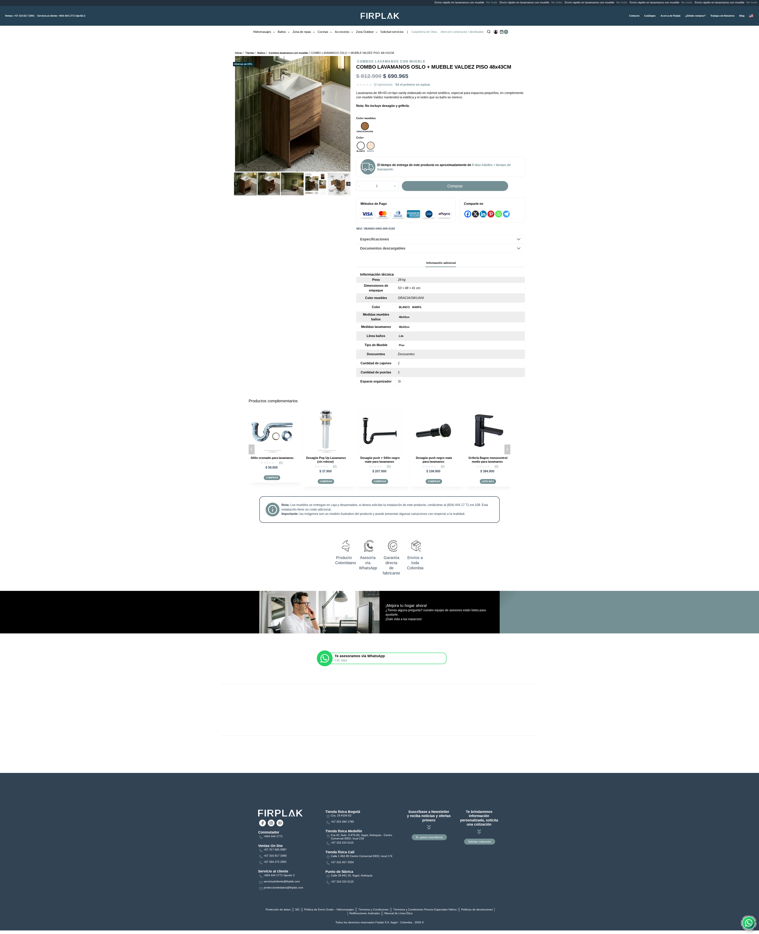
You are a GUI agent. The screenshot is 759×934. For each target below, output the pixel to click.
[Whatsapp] (498, 214)
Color (359, 137)
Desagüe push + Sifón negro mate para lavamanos (272, 459)
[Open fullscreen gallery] (346, 167)
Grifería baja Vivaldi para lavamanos (434, 459)
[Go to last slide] (236, 184)
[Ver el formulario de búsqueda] (489, 32)
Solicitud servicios (392, 31)
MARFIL (417, 307)
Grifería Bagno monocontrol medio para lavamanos (380, 459)
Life (401, 336)
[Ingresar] (496, 32)
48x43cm (404, 317)
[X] (475, 214)
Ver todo (444, 2)
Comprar (455, 186)
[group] (245, 184)
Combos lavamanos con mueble (391, 61)
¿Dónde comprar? (695, 15)
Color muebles (366, 118)
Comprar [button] (272, 481)
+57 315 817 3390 (19, 15)
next (507, 449)
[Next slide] (348, 184)
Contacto (634, 15)
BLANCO (404, 307)
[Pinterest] (490, 214)
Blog (741, 15)
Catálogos (650, 15)
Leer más (380, 481)
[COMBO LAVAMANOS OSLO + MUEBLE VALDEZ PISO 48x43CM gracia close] (292, 114)
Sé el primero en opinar (412, 84)
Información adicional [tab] (441, 262)
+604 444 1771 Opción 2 (61, 15)
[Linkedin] (483, 214)
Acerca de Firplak (671, 15)
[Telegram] (506, 214)
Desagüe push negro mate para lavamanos (326, 459)
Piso (401, 345)
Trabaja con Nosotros (722, 15)
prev (252, 449)
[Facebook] (467, 214)
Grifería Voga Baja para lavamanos (488, 459)
